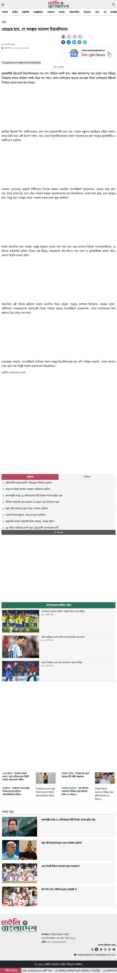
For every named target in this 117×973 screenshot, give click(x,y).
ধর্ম (105, 12)
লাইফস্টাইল (74, 12)
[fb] (92, 949)
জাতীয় (15, 12)
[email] (79, 42)
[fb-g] (96, 949)
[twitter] (74, 42)
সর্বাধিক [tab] (87, 477)
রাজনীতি (25, 12)
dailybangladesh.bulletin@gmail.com (97, 954)
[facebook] (63, 42)
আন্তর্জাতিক (38, 12)
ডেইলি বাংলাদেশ (52, 964)
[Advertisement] (56, 399)
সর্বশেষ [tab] (30, 477)
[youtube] (114, 949)
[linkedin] (68, 42)
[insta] (105, 949)
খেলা (97, 12)
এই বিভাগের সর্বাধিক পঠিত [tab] (58, 605)
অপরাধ (62, 12)
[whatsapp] (84, 42)
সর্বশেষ (5, 12)
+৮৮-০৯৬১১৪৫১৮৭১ (57, 941)
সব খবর (57, 532)
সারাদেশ (51, 12)
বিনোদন (87, 12)
